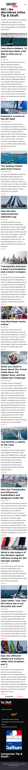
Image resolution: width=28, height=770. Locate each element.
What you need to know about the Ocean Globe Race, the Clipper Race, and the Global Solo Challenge (14, 372)
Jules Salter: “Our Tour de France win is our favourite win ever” (13, 603)
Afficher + (4, 99)
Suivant (20, 696)
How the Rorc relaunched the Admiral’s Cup (9, 214)
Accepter (12, 767)
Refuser (16, 767)
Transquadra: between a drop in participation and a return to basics (13, 269)
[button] (25, 4)
